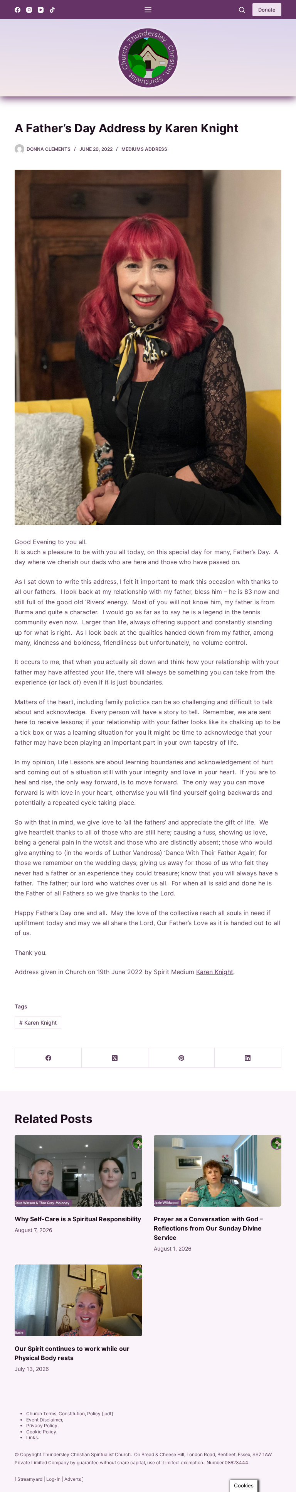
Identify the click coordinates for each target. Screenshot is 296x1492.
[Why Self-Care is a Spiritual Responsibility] (78, 1171)
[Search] (242, 10)
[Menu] (148, 9)
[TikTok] (52, 10)
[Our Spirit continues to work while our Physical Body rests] (78, 1300)
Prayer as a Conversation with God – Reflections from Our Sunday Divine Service (208, 1228)
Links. (32, 1437)
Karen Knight (214, 972)
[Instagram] (29, 10)
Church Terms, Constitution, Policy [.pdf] (69, 1413)
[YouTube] (41, 10)
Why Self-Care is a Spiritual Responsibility (78, 1219)
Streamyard (29, 1479)
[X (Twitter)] (115, 1058)
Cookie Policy (41, 1432)
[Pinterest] (181, 1058)
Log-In (53, 1479)
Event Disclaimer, (44, 1420)
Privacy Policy (41, 1425)
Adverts (72, 1479)
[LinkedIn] (248, 1058)
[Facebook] (17, 10)
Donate (267, 10)
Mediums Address (144, 149)
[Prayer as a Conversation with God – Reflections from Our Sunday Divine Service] (217, 1171)
